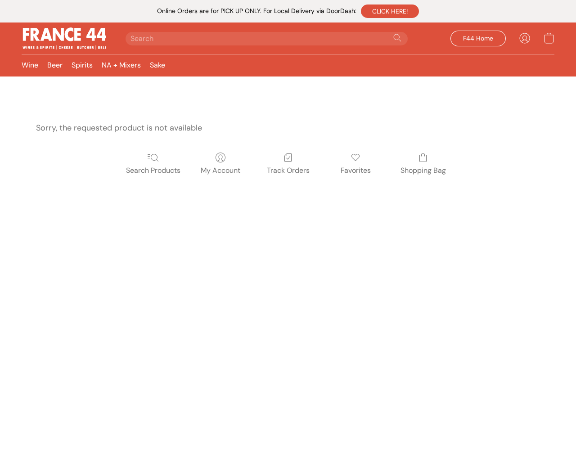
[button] (390, 11)
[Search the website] (397, 38)
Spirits (82, 65)
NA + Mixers (121, 65)
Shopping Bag (423, 170)
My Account (220, 170)
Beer (55, 65)
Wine (30, 65)
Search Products (153, 170)
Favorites (356, 170)
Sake (157, 65)
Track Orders (288, 170)
